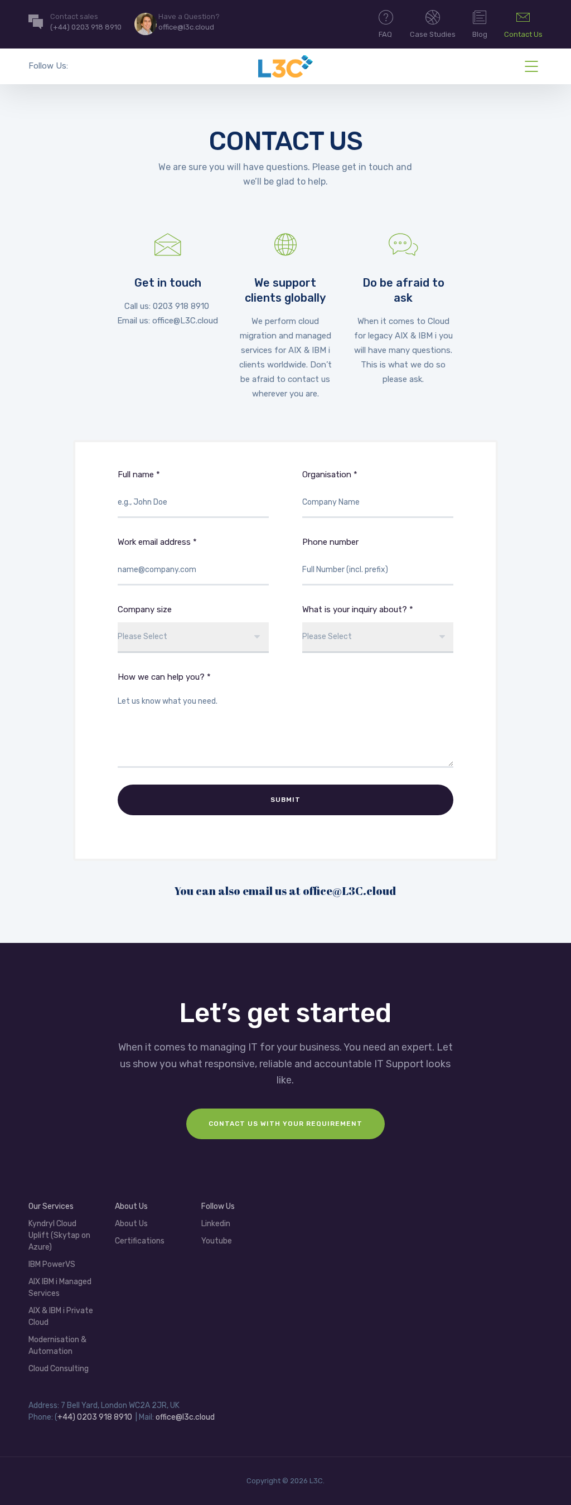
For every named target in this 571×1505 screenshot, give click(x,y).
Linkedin (215, 1223)
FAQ (385, 34)
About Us (131, 1223)
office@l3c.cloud (185, 1417)
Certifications (139, 1241)
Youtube (216, 1241)
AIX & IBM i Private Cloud (60, 1316)
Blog (479, 34)
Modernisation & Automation (57, 1345)
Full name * (139, 475)
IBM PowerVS (51, 1264)
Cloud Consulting (58, 1368)
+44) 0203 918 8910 (94, 1417)
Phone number (330, 542)
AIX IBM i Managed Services (59, 1287)
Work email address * (157, 542)
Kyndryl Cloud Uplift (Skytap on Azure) (59, 1235)
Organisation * (329, 475)
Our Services (51, 1206)
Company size (145, 609)
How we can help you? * (164, 677)
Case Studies (433, 34)
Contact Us (523, 34)
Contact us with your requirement (285, 1123)
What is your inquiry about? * (357, 609)
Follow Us (218, 1206)
